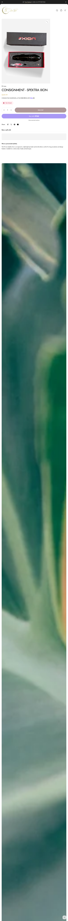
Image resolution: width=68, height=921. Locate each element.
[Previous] (2, 2)
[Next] (66, 2)
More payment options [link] (34, 120)
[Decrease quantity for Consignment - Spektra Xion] (4, 110)
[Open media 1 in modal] (47, 21)
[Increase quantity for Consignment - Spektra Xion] (11, 110)
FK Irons (4, 86)
